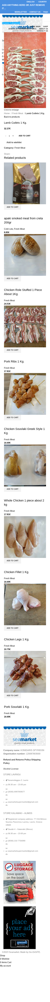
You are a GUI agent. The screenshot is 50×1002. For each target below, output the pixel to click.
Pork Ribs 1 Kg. (14, 361)
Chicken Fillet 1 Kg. (16, 572)
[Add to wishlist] (14, 213)
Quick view (7, 213)
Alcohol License (11, 769)
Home (7, 113)
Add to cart (24, 136)
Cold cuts (8, 229)
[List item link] (25, 794)
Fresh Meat (17, 113)
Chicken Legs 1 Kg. (16, 639)
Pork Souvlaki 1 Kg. (16, 706)
